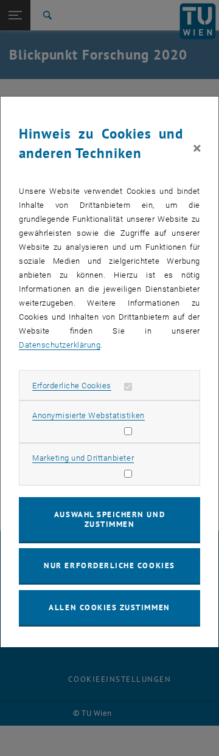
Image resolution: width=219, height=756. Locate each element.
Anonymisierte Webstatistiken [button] (88, 415)
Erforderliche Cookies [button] (71, 385)
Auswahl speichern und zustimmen (109, 519)
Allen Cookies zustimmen (109, 607)
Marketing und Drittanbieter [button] (83, 457)
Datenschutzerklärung (59, 344)
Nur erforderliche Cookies (109, 565)
